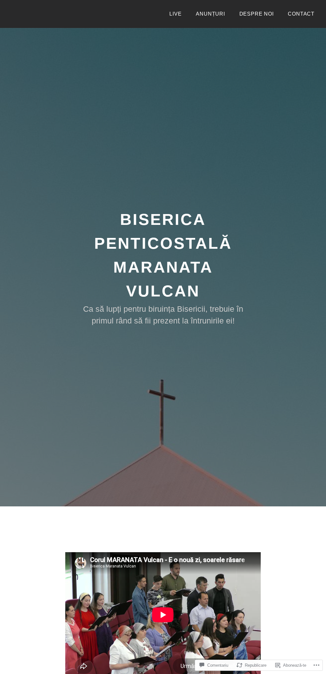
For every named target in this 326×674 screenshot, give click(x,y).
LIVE (175, 14)
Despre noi (256, 14)
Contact (301, 14)
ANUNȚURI (210, 14)
